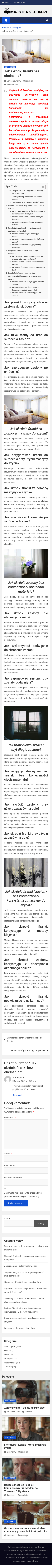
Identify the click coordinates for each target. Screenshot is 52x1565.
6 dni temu (11, 1535)
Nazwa (8, 1153)
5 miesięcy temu (14, 81)
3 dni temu (11, 1452)
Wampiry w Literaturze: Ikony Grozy (20, 1328)
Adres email (10, 1165)
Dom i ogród (10, 67)
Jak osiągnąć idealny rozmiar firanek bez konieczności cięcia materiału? (28, 257)
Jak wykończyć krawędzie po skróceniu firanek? (27, 223)
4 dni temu (11, 1495)
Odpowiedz (17, 1095)
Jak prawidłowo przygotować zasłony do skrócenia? (27, 192)
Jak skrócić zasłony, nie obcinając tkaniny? (25, 235)
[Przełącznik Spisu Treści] (42, 187)
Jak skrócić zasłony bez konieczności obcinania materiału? (24, 229)
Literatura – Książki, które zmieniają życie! (23, 1282)
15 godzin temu (14, 1412)
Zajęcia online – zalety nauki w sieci (20, 1266)
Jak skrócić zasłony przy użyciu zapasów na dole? (28, 263)
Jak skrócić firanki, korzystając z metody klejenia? (28, 283)
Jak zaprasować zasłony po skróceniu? (28, 202)
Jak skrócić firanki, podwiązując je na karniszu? (26, 294)
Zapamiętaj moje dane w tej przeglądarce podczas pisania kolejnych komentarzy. (23, 1195)
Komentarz (10, 1117)
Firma (6, 1354)
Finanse (7, 1350)
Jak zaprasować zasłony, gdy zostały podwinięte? (26, 246)
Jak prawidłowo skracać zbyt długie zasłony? (23, 251)
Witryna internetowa (13, 1177)
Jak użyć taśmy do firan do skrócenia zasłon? (27, 198)
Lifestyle (8, 1358)
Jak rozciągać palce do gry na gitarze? (27, 1050)
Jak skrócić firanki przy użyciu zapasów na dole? (28, 268)
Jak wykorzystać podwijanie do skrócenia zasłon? (28, 240)
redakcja (29, 81)
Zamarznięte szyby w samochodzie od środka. (24, 1040)
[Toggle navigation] (13, 20)
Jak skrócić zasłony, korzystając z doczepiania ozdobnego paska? (25, 288)
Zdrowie (8, 1367)
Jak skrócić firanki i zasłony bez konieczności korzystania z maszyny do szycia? (25, 276)
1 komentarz (12, 85)
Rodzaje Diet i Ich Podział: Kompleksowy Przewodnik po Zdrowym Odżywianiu (21, 1488)
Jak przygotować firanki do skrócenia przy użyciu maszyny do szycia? (28, 212)
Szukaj (7, 1218)
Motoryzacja (10, 1363)
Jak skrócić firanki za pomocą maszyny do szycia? (26, 207)
